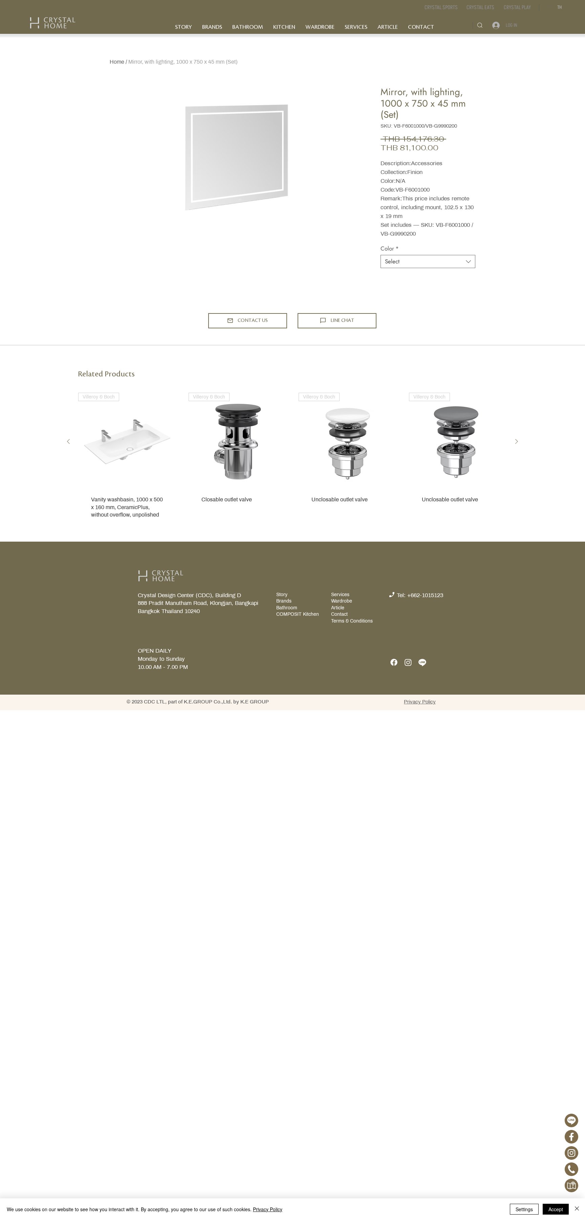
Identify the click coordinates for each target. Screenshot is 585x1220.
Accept (555, 1209)
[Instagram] (408, 662)
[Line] (422, 662)
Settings (524, 1209)
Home (117, 62)
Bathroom (286, 607)
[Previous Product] (68, 441)
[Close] (577, 1209)
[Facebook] (393, 662)
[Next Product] (517, 441)
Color (390, 248)
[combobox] (428, 261)
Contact (339, 614)
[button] (480, 7)
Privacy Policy (267, 1209)
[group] (292, 462)
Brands (283, 601)
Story (282, 594)
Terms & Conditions (352, 621)
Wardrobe (341, 601)
